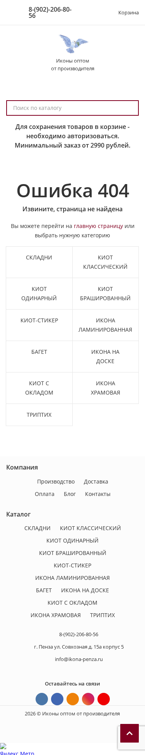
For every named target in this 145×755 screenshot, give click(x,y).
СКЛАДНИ (37, 528)
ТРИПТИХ (102, 615)
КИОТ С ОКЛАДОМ (72, 602)
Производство (56, 481)
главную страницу (98, 226)
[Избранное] (96, 12)
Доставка (96, 481)
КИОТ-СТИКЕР (72, 565)
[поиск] (129, 108)
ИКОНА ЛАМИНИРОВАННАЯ (72, 577)
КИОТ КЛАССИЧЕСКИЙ (90, 528)
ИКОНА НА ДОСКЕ (85, 590)
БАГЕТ (44, 590)
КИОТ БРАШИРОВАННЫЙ (72, 553)
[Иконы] (72, 44)
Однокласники (73, 699)
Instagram (88, 699)
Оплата (45, 494)
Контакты (98, 494)
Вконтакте (42, 699)
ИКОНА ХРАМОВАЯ (56, 615)
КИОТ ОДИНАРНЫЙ (72, 540)
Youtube (103, 699)
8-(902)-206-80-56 (50, 12)
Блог (70, 494)
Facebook (57, 699)
